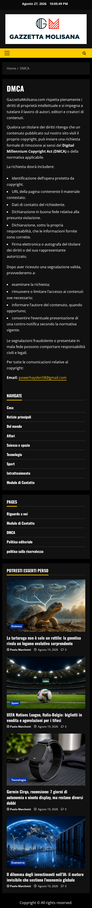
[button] (7, 53)
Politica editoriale (20, 541)
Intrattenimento (18, 473)
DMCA (11, 532)
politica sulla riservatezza (25, 551)
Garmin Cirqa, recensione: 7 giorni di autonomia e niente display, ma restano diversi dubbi (45, 797)
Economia (18, 862)
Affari (11, 435)
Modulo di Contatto (21, 482)
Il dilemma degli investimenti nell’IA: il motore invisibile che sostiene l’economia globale (45, 877)
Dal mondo (14, 426)
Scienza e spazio (18, 445)
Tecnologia (14, 454)
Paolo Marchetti (20, 650)
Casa (10, 407)
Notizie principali (19, 417)
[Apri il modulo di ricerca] (84, 53)
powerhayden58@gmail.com (43, 377)
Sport (11, 463)
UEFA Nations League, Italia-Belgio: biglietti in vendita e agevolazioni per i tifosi (44, 717)
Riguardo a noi (17, 513)
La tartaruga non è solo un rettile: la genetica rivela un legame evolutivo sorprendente (44, 640)
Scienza (16, 626)
